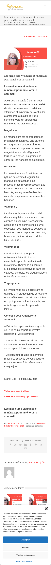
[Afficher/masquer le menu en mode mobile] (45, 4)
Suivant (41, 36)
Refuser (25, 547)
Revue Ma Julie (13, 423)
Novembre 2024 (17, 426)
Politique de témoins (24, 561)
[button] (46, 508)
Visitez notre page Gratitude (16, 391)
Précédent (30, 36)
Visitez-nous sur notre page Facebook (21, 397)
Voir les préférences (25, 555)
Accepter (25, 539)
